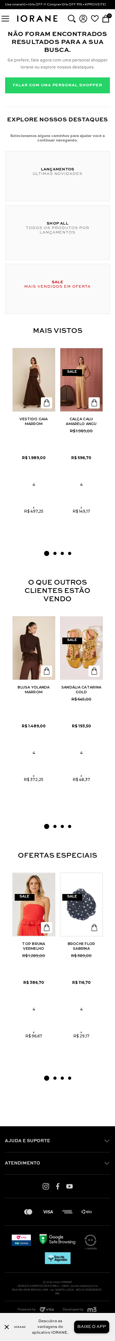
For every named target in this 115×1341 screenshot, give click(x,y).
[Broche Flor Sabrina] (81, 904)
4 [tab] (69, 553)
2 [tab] (55, 553)
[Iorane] (37, 22)
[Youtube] (69, 1186)
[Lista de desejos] (94, 18)
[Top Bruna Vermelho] (34, 904)
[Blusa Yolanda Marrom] (34, 648)
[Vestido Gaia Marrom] (34, 379)
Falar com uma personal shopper (57, 85)
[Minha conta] (83, 18)
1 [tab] (46, 553)
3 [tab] (62, 553)
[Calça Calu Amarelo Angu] (81, 379)
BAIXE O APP (91, 1327)
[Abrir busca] (71, 18)
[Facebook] (58, 1186)
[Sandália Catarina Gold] (81, 648)
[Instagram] (46, 1186)
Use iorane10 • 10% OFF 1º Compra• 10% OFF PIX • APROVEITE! (55, 4)
